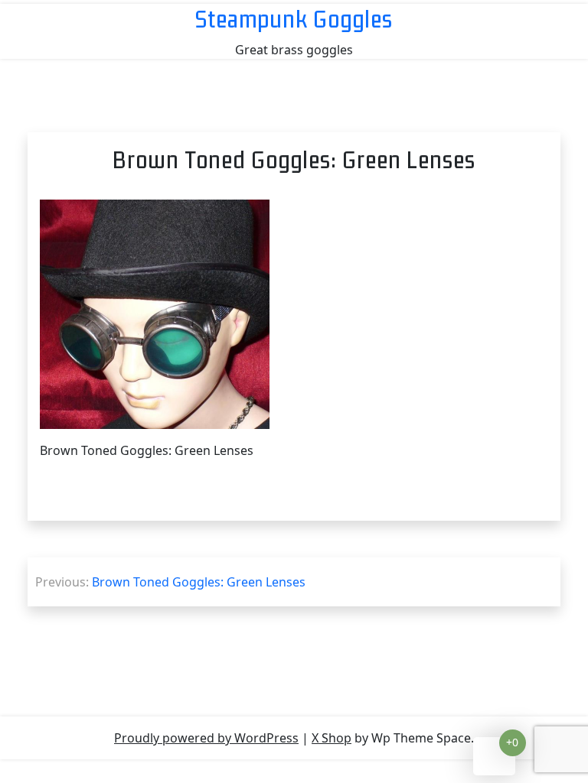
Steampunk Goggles (294, 19)
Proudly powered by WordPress (206, 737)
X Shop (331, 737)
